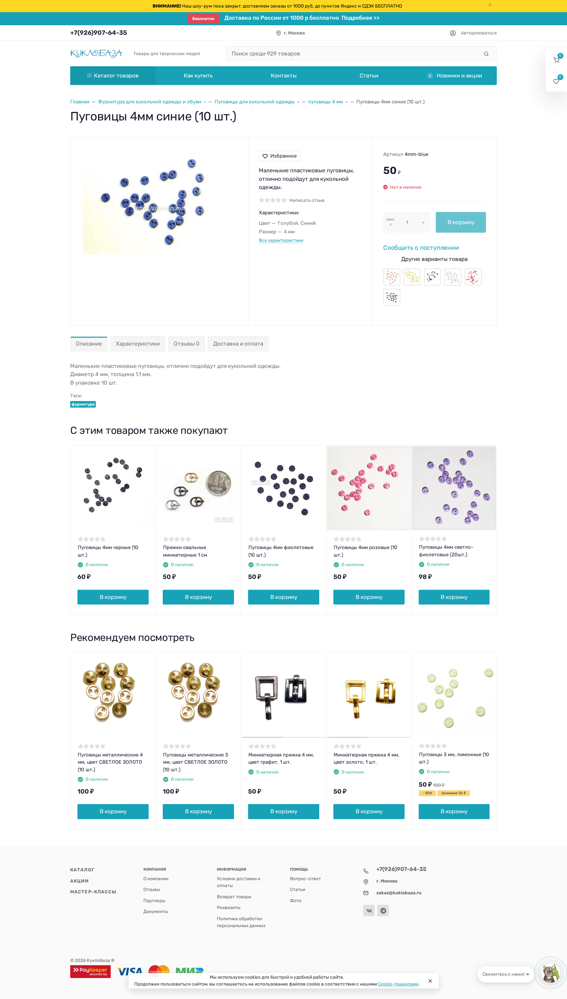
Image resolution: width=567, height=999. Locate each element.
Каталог (82, 869)
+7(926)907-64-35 (98, 32)
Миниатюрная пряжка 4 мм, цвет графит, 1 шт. (281, 758)
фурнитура (83, 404)
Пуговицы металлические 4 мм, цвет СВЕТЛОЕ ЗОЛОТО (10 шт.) (110, 762)
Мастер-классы (93, 891)
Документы (155, 911)
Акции (79, 880)
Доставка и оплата (238, 343)
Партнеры (154, 900)
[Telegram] (383, 910)
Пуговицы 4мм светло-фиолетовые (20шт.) (446, 551)
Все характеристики (281, 240)
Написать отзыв (307, 200)
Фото (296, 900)
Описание (89, 343)
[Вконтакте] (369, 910)
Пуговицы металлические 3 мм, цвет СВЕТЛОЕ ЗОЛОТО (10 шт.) (195, 762)
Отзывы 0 (187, 343)
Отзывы (151, 889)
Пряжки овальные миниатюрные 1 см (185, 551)
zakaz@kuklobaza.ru (399, 892)
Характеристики (138, 343)
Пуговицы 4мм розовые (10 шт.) (365, 551)
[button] (556, 60)
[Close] (430, 980)
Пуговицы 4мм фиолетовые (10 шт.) (280, 551)
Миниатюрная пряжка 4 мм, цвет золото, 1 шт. (366, 758)
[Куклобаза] (96, 53)
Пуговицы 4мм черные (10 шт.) (108, 551)
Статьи (297, 889)
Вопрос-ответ (305, 878)
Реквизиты (229, 907)
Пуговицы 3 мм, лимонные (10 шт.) (454, 758)
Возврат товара (234, 896)
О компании (155, 878)
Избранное (283, 156)
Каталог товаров (116, 75)
